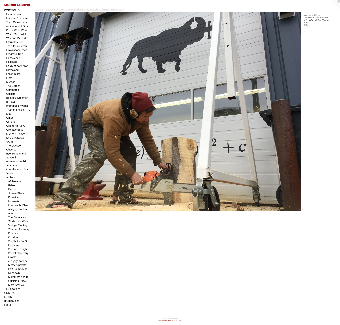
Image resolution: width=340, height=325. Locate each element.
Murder (10, 81)
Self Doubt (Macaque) (19, 269)
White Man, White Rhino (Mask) (18, 34)
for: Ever (11, 101)
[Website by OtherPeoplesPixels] (334, 5)
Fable (11, 185)
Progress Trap (14, 54)
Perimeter (14, 233)
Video (9, 173)
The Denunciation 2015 (19, 217)
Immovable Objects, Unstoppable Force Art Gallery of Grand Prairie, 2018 (19, 205)
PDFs (7, 304)
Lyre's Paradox (15, 137)
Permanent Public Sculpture (18, 161)
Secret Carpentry (18, 253)
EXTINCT (11, 62)
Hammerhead (14, 14)
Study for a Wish (18, 221)
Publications (13, 288)
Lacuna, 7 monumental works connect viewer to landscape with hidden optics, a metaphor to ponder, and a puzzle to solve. (18, 18)
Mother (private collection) (19, 265)
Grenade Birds (14, 129)
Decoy (12, 189)
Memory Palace (15, 133)
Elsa (8, 113)
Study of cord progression (18, 65)
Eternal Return (14, 42)
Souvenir (11, 157)
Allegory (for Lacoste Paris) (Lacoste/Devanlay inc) (19, 261)
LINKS (8, 296)
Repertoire (14, 273)
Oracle (12, 257)
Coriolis (10, 121)
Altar (11, 213)
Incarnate (13, 201)
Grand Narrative (15, 125)
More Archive (16, 284)
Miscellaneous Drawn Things (18, 169)
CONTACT (10, 292)
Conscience (13, 58)
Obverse (11, 149)
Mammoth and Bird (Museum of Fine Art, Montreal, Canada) (19, 277)
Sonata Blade (16, 193)
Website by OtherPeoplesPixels (170, 320)
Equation (13, 197)
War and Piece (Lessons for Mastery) (18, 38)
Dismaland (12, 69)
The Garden (13, 85)
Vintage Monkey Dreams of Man (19, 225)
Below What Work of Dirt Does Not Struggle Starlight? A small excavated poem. (18, 30)
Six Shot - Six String (19, 241)
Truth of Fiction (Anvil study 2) (18, 109)
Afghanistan (15, 181)
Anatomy (11, 165)
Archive (10, 177)
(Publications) (12, 300)
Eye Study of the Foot (18, 153)
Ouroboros (12, 89)
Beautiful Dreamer (17, 97)
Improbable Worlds (17, 105)
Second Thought (18, 249)
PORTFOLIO (12, 10)
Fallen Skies (13, 73)
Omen (10, 117)
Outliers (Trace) (17, 280)
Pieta (9, 77)
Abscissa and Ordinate (18, 26)
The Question (14, 145)
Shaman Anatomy (18, 229)
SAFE (9, 141)
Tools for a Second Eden (18, 46)
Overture (13, 237)
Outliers (10, 93)
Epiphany (13, 245)
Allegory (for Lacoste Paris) (19, 209)
